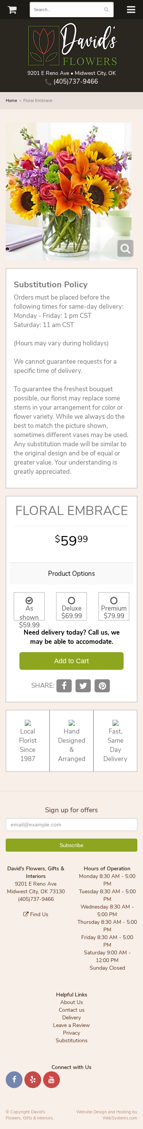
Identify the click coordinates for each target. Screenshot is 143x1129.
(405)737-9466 (75, 81)
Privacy (71, 1033)
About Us (71, 1002)
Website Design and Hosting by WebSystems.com (106, 1115)
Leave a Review (71, 1025)
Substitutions (72, 1040)
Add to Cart (71, 661)
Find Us (38, 914)
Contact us (72, 1010)
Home (11, 101)
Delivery (71, 1017)
